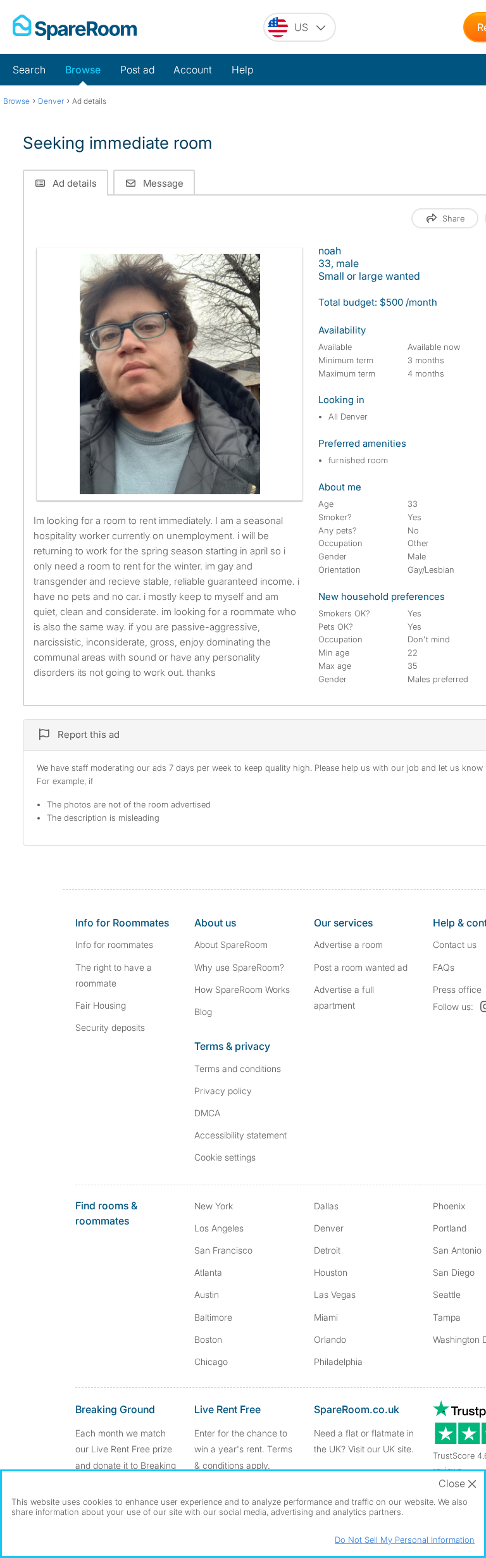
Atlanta (208, 1272)
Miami (326, 1317)
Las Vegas (335, 1294)
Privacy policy (223, 1090)
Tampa (447, 1317)
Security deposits (110, 1027)
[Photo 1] (170, 374)
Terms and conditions (237, 1068)
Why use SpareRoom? (239, 967)
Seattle (447, 1294)
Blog (203, 1011)
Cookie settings (225, 1157)
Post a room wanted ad (361, 967)
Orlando (330, 1339)
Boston (208, 1339)
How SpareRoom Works (242, 989)
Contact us (455, 944)
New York (213, 1205)
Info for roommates (114, 944)
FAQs (443, 967)
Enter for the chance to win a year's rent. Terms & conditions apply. (243, 1449)
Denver (329, 1228)
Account (192, 69)
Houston (330, 1272)
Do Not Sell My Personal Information (405, 1540)
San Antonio (457, 1250)
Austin (206, 1294)
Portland (449, 1228)
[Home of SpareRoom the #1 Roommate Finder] (75, 27)
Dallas (326, 1205)
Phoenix (449, 1205)
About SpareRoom (231, 944)
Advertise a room (348, 944)
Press (457, 989)
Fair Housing (100, 1005)
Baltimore (213, 1317)
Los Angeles (219, 1228)
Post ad (137, 69)
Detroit (327, 1250)
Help (242, 69)
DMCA (207, 1112)
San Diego (454, 1272)
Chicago (211, 1361)
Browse (83, 69)
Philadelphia (338, 1361)
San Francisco (223, 1250)
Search (29, 69)
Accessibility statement (240, 1135)
